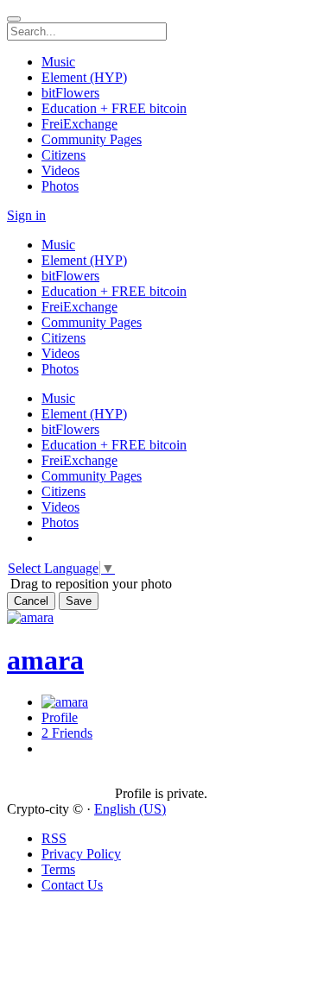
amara (45, 660)
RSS (54, 838)
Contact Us (72, 884)
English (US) (130, 809)
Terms (58, 869)
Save (79, 600)
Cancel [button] (31, 600)
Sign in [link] (26, 215)
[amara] (61, 778)
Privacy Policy (81, 853)
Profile (59, 717)
